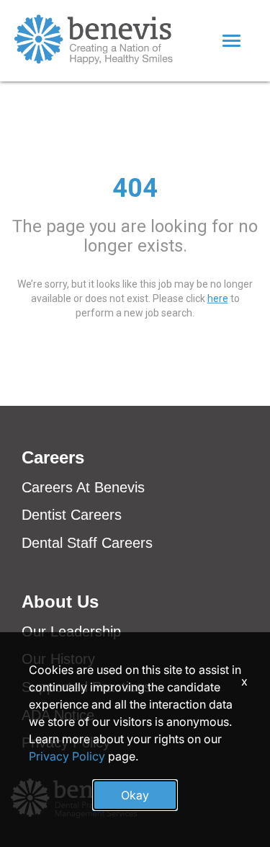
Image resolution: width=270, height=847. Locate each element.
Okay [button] (135, 795)
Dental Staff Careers (87, 543)
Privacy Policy (67, 756)
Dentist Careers (72, 515)
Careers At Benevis (83, 487)
